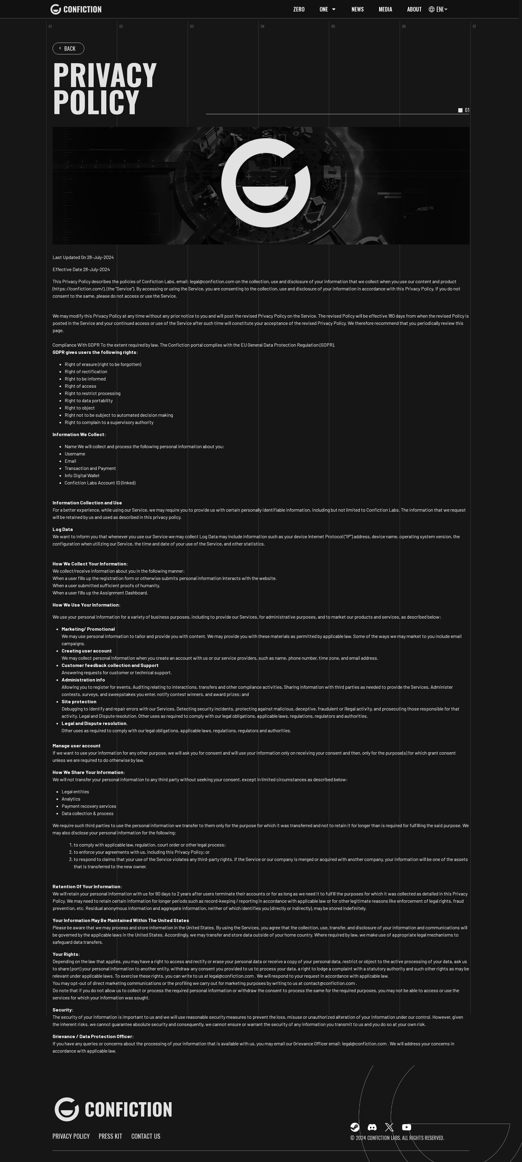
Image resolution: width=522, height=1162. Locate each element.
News (358, 9)
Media (385, 9)
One (324, 9)
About (414, 9)
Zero (298, 9)
